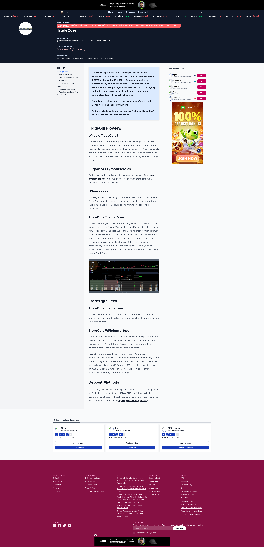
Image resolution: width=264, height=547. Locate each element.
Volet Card (91, 488)
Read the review (79, 443)
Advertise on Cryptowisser (191, 511)
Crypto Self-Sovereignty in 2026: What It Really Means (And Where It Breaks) (131, 488)
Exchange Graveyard (117, 105)
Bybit (175, 75)
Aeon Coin (61, 58)
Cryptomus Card (93, 478)
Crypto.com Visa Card (95, 491)
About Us (185, 498)
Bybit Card (91, 481)
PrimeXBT (177, 80)
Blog (182, 488)
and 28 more (108, 58)
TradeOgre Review (63, 72)
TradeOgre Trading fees (67, 89)
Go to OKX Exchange (185, 447)
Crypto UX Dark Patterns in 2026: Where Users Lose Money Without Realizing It (130, 480)
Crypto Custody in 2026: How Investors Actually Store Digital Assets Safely (129, 505)
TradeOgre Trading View (67, 83)
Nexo (175, 92)
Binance (176, 86)
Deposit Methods (63, 95)
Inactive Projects (187, 494)
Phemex (176, 98)
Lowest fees (154, 481)
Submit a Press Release (190, 514)
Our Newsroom (187, 501)
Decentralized (154, 478)
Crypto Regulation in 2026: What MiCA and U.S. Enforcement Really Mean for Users (130, 513)
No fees (152, 485)
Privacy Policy (186, 485)
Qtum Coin (79, 58)
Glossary (184, 481)
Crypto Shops (154, 494)
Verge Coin (98, 58)
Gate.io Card (92, 485)
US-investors (63, 80)
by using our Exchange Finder (132, 400)
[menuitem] (110, 12)
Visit (202, 75)
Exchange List (139, 111)
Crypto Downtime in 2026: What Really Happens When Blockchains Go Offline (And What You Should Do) (132, 497)
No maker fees (155, 491)
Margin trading (154, 488)
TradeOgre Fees (62, 86)
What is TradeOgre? (66, 75)
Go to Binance (79, 447)
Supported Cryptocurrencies (68, 77)
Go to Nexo (132, 447)
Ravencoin (70, 58)
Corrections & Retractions (191, 508)
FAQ (182, 478)
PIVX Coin (89, 58)
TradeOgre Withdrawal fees (68, 92)
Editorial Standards (188, 504)
